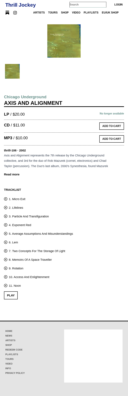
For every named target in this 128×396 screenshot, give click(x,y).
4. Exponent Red (19, 225)
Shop (65, 12)
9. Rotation (15, 268)
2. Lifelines (15, 207)
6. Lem (13, 242)
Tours (53, 12)
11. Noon (14, 285)
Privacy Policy (15, 373)
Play (11, 295)
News (8, 335)
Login (118, 4)
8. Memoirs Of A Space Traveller (30, 259)
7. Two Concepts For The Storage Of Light (36, 251)
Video (76, 12)
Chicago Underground (25, 97)
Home (8, 331)
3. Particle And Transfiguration (28, 216)
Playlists (91, 12)
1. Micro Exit (16, 199)
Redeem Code (13, 349)
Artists (39, 12)
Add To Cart (111, 126)
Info (8, 368)
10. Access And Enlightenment (28, 277)
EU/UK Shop (110, 12)
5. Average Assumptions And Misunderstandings (40, 233)
